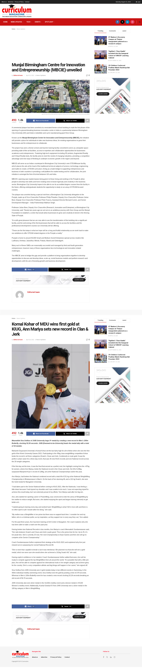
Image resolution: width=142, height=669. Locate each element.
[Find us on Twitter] (122, 22)
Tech (28, 22)
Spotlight (49, 22)
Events (37, 22)
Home (5, 22)
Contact (27, 2)
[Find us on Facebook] (117, 22)
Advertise (10, 2)
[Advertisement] (51, 45)
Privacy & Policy (19, 2)
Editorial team (18, 75)
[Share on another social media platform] (87, 121)
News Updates (16, 22)
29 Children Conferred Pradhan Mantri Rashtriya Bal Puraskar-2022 (119, 68)
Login (138, 2)
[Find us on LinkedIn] (127, 22)
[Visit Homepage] (17, 11)
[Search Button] (139, 22)
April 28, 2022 (30, 339)
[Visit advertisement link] (51, 279)
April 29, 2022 (30, 75)
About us (4, 2)
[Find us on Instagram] (132, 22)
